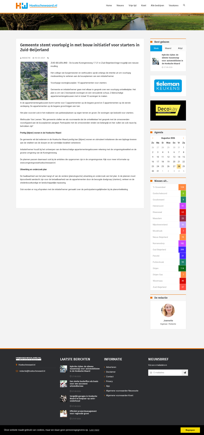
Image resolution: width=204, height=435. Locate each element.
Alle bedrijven (157, 5)
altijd (180, 48)
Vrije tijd (132, 5)
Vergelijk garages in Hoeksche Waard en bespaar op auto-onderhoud (83, 398)
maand (168, 48)
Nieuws (120, 5)
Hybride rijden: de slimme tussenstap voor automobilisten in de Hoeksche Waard (172, 59)
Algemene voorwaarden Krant (119, 395)
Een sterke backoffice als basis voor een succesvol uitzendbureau (84, 383)
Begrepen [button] (190, 430)
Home (109, 5)
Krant (143, 5)
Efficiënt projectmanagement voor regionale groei (83, 412)
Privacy (109, 381)
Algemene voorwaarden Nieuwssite (122, 390)
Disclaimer (111, 372)
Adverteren (111, 367)
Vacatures (173, 5)
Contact (110, 376)
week (156, 48)
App (108, 386)
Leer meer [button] (94, 430)
